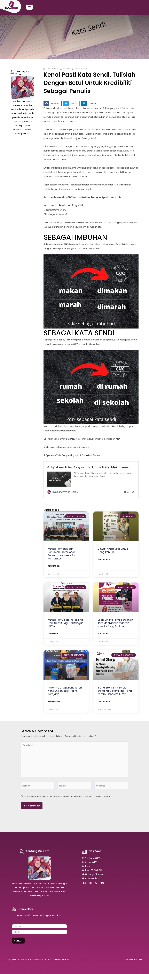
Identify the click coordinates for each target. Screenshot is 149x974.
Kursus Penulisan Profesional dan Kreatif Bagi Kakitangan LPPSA (66, 623)
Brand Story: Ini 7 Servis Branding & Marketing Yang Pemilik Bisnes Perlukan (114, 691)
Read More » (54, 566)
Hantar (18, 940)
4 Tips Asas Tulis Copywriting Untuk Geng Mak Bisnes (72, 455)
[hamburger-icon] (29, 7)
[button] (53, 103)
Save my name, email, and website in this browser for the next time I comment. (68, 796)
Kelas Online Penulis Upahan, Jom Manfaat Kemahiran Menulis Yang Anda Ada (115, 623)
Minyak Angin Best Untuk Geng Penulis (112, 550)
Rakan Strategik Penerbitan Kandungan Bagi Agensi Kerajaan (65, 691)
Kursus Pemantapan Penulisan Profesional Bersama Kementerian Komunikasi (62, 553)
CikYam (71, 438)
